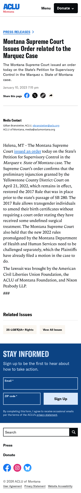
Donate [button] (63, 8)
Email (9, 380)
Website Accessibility (60, 486)
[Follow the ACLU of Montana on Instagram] (17, 468)
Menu (46, 8)
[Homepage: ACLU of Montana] (17, 8)
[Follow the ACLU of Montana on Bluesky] (27, 468)
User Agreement (12, 486)
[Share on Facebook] (26, 97)
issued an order (27, 151)
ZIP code (11, 396)
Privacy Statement (35, 486)
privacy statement (47, 414)
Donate (9, 455)
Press (7, 445)
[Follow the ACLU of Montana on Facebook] (7, 468)
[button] (43, 96)
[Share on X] (35, 97)
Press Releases (16, 32)
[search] (74, 432)
